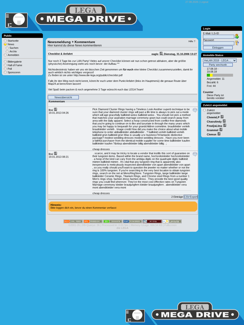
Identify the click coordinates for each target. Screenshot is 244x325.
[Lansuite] (172, 222)
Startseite (13, 40)
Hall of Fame (15, 65)
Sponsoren (14, 72)
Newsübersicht (63, 97)
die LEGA (122, 228)
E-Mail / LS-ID (211, 33)
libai (51, 109)
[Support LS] (112, 222)
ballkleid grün (99, 134)
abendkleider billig (133, 143)
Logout (204, 1)
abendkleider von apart (150, 164)
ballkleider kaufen (180, 140)
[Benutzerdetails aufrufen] (222, 117)
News (11, 44)
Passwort (208, 40)
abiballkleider (121, 132)
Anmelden (13, 55)
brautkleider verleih (179, 126)
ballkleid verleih (157, 132)
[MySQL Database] (152, 222)
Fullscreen (170, 225)
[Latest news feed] (73, 222)
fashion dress (121, 178)
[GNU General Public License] (92, 222)
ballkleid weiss (129, 114)
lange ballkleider (172, 173)
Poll (10, 68)
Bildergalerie (15, 61)
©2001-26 (74, 225)
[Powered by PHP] (132, 222)
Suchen (14, 47)
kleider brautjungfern (127, 184)
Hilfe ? (191, 41)
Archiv (13, 51)
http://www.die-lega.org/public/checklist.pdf (98, 75)
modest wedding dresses (119, 137)
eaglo (155, 54)
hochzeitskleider (160, 156)
